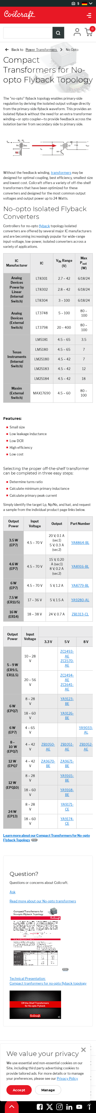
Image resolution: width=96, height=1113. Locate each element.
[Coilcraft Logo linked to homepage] (48, 15)
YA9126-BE (67, 715)
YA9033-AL (86, 730)
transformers (61, 173)
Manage (48, 1090)
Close (83, 1050)
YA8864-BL (80, 543)
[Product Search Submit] (58, 33)
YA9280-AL (80, 600)
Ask (12, 892)
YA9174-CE (67, 821)
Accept (19, 1090)
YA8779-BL (80, 586)
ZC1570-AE (67, 663)
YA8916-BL (80, 567)
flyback (44, 226)
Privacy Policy (67, 1079)
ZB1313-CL (80, 614)
